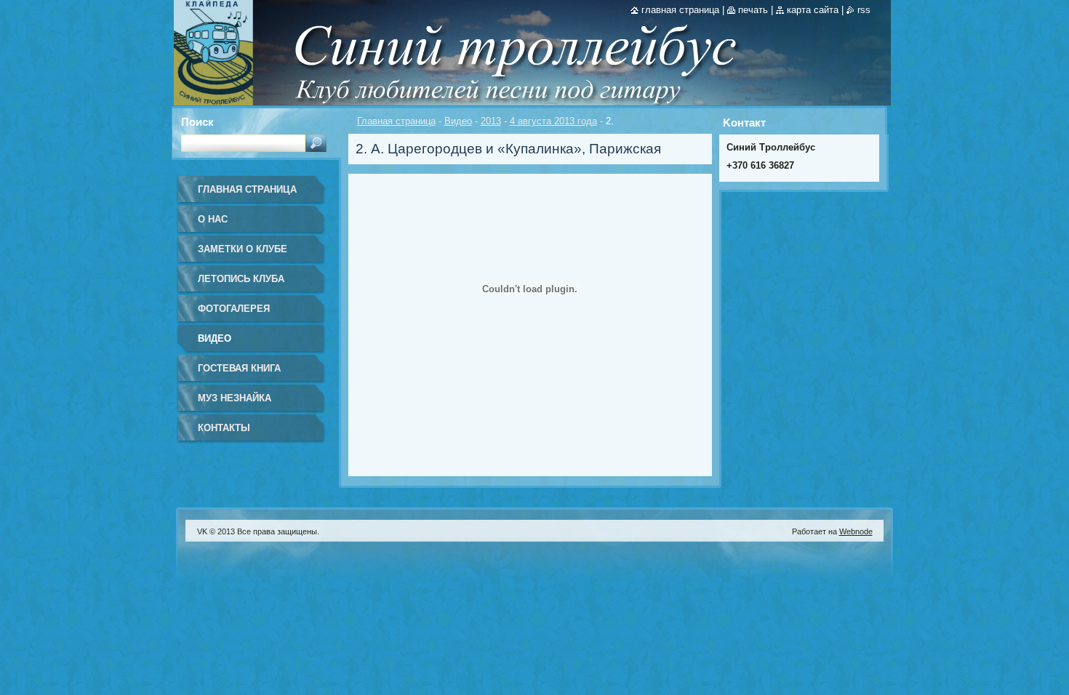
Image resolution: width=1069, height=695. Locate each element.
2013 (491, 121)
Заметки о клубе (242, 249)
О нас (213, 219)
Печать (753, 9)
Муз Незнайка (234, 398)
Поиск (197, 122)
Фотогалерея (234, 308)
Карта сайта (812, 9)
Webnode (856, 531)
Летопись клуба (241, 278)
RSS (863, 9)
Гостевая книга (239, 368)
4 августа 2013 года (553, 121)
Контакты (224, 427)
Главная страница (396, 121)
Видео (458, 121)
